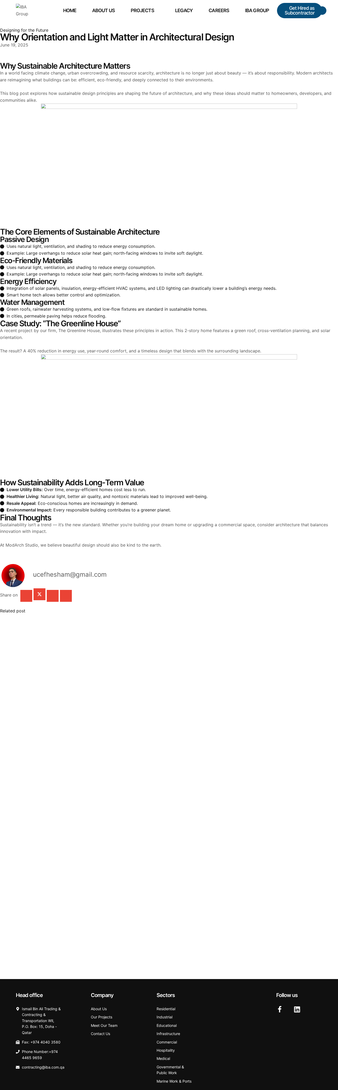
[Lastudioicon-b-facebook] (279, 1009)
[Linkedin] (297, 1009)
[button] (299, 10)
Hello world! (13, 628)
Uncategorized (21, 620)
